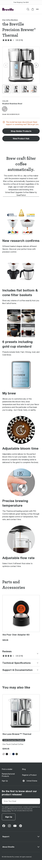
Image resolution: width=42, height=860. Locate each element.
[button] (32, 9)
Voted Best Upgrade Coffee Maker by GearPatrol (21, 193)
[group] (6, 89)
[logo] (8, 9)
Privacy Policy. (6, 810)
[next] (36, 65)
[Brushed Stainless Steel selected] (4, 109)
